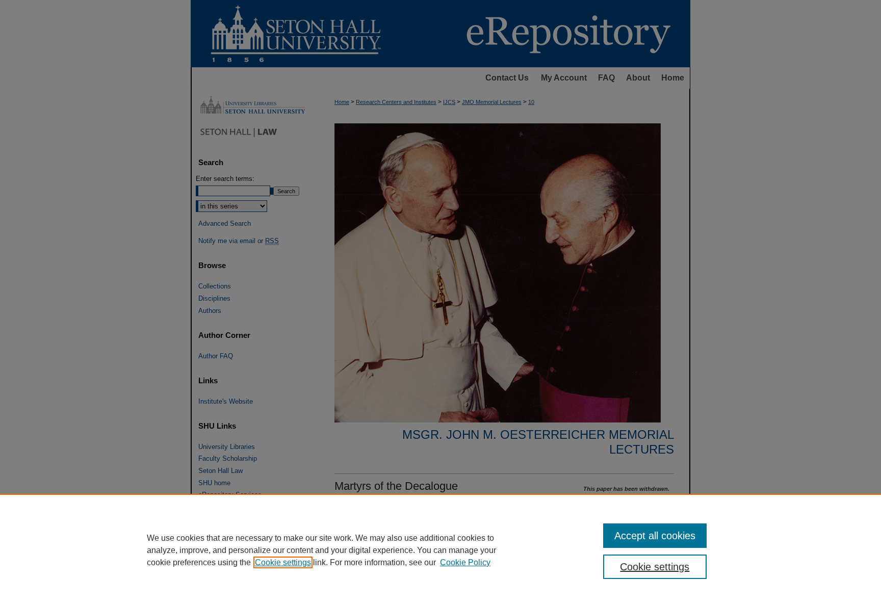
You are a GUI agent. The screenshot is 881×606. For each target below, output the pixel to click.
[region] (440, 550)
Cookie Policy (465, 562)
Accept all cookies (654, 535)
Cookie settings (283, 562)
